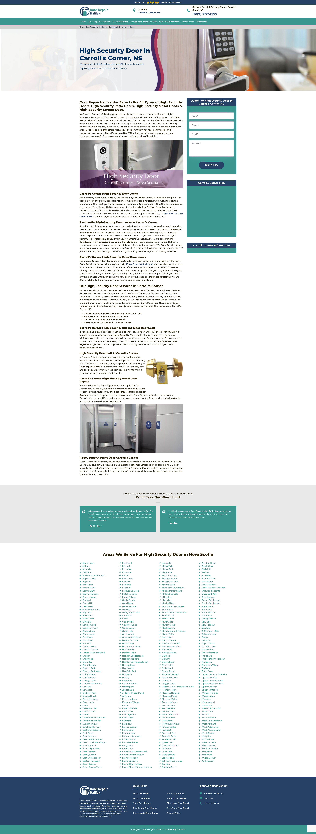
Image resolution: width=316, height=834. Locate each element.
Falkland (126, 585)
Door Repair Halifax (176, 829)
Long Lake (127, 745)
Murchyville (167, 622)
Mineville (166, 600)
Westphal (206, 736)
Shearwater (207, 581)
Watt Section (208, 696)
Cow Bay (86, 687)
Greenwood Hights (131, 637)
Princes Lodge (169, 727)
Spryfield (206, 628)
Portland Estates (170, 714)
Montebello (167, 609)
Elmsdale (127, 569)
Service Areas (188, 22)
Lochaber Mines (130, 742)
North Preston (169, 653)
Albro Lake (87, 563)
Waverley (206, 699)
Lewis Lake (127, 730)
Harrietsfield (128, 649)
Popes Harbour (169, 702)
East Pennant (89, 745)
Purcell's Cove (169, 736)
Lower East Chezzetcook (134, 752)
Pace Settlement (170, 674)
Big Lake (86, 612)
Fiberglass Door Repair (178, 803)
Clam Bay (87, 662)
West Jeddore (209, 718)
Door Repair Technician (99, 22)
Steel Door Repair (142, 803)
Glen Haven (128, 603)
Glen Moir (127, 609)
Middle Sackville (170, 594)
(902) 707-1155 (204, 14)
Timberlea (207, 662)
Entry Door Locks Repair (139, 264)
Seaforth (206, 572)
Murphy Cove (168, 625)
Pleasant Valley (169, 699)
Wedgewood (208, 702)
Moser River (168, 619)
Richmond (167, 748)
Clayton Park (88, 668)
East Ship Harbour (91, 758)
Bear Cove (87, 585)
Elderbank (127, 563)
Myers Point (168, 634)
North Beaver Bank (171, 646)
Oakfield (166, 656)
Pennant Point (169, 690)
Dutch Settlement (91, 727)
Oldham (166, 659)
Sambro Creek (169, 767)
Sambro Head (209, 563)
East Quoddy (89, 755)
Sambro (166, 764)
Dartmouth (88, 702)
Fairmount (127, 578)
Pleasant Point (169, 696)
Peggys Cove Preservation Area (178, 687)
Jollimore (126, 696)
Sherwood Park (209, 594)
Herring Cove (128, 665)
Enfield (125, 575)
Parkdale (166, 680)
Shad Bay (206, 575)
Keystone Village (130, 702)
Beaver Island (89, 597)
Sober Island (208, 606)
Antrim (85, 566)
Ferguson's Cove (130, 591)
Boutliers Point (89, 628)
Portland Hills (168, 718)
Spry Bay (206, 622)
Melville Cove (168, 585)
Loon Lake (127, 748)
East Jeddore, (89, 736)
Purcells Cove (168, 739)
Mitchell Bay (168, 603)
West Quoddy (209, 733)
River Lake (167, 752)
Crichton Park (89, 693)
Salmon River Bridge (172, 761)
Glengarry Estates (131, 612)
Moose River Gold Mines (174, 612)
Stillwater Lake (209, 634)
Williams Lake (209, 742)
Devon (85, 714)
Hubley (125, 677)
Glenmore (127, 615)
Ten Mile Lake (208, 646)
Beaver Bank (88, 588)
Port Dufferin (168, 705)
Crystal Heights (90, 699)
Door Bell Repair (141, 793)
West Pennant (209, 724)
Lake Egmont (129, 714)
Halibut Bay (128, 643)
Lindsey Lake (128, 733)
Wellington (207, 705)
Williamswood (209, 745)
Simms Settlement (211, 600)
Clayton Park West (91, 671)
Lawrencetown (129, 727)
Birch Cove (87, 615)
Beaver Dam (88, 591)
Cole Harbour (89, 677)
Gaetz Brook (128, 600)
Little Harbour (129, 739)
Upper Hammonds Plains (214, 674)
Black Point (88, 619)
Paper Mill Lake (169, 677)
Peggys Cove (168, 683)
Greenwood (128, 634)
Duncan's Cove (89, 724)
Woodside (207, 755)
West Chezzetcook (211, 708)
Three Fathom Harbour (213, 659)
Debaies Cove (89, 708)
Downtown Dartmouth (93, 718)
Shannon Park (209, 578)
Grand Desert (128, 628)
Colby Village (88, 674)
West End (206, 714)
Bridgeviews (88, 631)
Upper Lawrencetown (212, 680)
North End (167, 649)
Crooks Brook (89, 696)
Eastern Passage (90, 761)
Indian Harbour (129, 683)
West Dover (207, 711)
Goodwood (128, 622)
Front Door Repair (176, 793)
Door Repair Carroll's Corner (96, 27)
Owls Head (167, 668)
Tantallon (206, 640)
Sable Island (168, 758)
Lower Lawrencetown (133, 755)
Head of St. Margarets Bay (135, 662)
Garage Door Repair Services (143, 22)
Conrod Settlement (92, 683)
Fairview (126, 581)
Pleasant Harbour (170, 693)
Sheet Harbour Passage (213, 588)
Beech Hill (87, 603)
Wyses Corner (209, 758)
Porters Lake (168, 711)
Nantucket (167, 637)
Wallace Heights (210, 693)
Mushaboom (168, 628)
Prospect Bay (168, 733)
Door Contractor (120, 22)
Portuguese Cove (170, 724)
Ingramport (128, 687)
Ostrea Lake (168, 662)
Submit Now (211, 165)
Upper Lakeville (209, 677)
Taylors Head (208, 643)
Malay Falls (167, 566)
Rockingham (168, 755)
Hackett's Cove (130, 640)
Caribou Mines (89, 646)
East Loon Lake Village (93, 742)
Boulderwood (89, 625)
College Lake (89, 680)
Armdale (86, 569)
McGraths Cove (169, 575)
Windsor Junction (210, 748)
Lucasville (167, 563)
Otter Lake (167, 665)
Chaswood (87, 659)
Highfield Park (129, 671)
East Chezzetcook (91, 730)
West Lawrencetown (212, 721)
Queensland (168, 742)
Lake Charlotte (129, 708)
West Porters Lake (211, 730)
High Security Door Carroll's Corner (121, 27)
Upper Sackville (209, 687)
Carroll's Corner (90, 649)
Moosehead (168, 615)
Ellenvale (126, 566)
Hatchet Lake (129, 653)
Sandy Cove (207, 566)
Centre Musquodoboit (93, 653)
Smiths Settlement (211, 603)
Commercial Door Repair (145, 813)
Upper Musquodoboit (212, 683)
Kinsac (125, 705)
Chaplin (86, 656)
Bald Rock (87, 572)
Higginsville (128, 668)
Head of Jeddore (130, 659)
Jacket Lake (128, 690)
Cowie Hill (87, 690)
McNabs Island (169, 578)
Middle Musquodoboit (173, 588)
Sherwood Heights (211, 591)
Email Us (209, 798)
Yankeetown (208, 761)
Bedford (86, 600)
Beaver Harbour (90, 594)
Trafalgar (206, 668)
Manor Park (168, 569)
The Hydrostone (210, 653)
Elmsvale (126, 572)
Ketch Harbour (129, 699)
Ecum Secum (89, 764)
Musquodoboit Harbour (174, 631)
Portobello (167, 721)
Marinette (167, 572)
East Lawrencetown (92, 739)
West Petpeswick (210, 727)
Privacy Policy (173, 813)
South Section (209, 612)
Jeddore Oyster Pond (133, 693)
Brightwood (88, 634)
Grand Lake (128, 631)
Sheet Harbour (209, 585)
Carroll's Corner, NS (149, 12)
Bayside (86, 581)
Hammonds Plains (131, 646)
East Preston (89, 752)
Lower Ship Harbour (132, 764)
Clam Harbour (89, 665)
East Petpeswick (90, 748)
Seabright (206, 569)
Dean (85, 705)
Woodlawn (207, 752)
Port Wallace (168, 708)
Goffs (125, 619)
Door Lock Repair (142, 798)
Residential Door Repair (145, 808)
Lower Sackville (130, 761)
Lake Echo (127, 711)
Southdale (207, 615)
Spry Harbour (208, 625)
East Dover (88, 733)
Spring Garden (209, 619)
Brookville (87, 640)
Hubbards (127, 674)
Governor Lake (129, 625)
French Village (129, 597)
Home (83, 22)
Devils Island (88, 711)
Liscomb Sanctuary (131, 736)
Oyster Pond (168, 671)
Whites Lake (208, 739)
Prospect (166, 730)
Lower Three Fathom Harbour (137, 767)
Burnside (86, 643)
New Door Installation (169, 22)
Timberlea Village (210, 665)
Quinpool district (170, 745)
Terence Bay (208, 649)
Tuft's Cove (207, 671)
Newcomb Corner (171, 643)
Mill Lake (166, 597)
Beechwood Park (91, 609)
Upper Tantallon (210, 690)
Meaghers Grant (170, 581)
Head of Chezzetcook (133, 656)
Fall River (126, 588)
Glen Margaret (129, 606)
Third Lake (207, 656)
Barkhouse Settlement (93, 575)
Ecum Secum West (91, 767)
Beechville (87, 606)
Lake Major (127, 718)
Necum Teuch (169, 640)
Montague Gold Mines (173, 606)
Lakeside (126, 721)
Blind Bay (87, 622)
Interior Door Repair (176, 798)
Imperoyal (127, 680)
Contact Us (201, 22)
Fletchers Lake (129, 594)
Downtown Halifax (91, 721)
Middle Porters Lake (172, 591)
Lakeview (127, 724)
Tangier (205, 637)
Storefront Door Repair (178, 808)
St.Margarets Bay (210, 631)
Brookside (87, 637)
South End (207, 609)
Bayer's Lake (88, 578)
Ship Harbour (208, 597)
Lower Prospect (130, 758)
